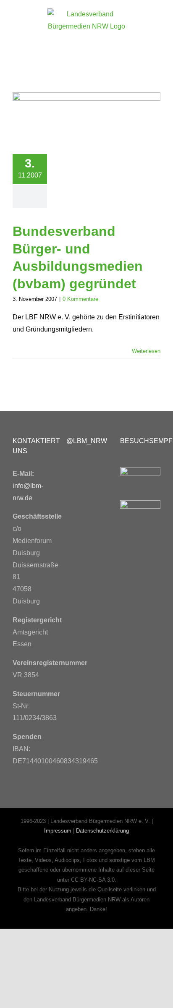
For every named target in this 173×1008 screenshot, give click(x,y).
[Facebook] (72, 466)
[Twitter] (92, 466)
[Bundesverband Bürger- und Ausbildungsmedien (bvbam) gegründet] (86, 116)
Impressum (57, 831)
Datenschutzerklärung (102, 831)
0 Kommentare (80, 299)
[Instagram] (72, 488)
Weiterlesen (146, 351)
